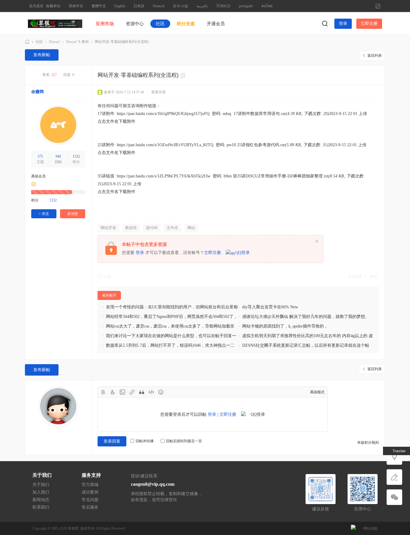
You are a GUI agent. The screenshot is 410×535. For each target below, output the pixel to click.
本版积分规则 (368, 442)
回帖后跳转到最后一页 (184, 441)
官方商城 (90, 484)
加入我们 (40, 492)
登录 (343, 23)
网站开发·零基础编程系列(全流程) (122, 42)
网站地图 (370, 528)
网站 (191, 227)
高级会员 (38, 176)
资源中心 (135, 23)
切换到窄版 (378, 6)
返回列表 (374, 55)
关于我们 (40, 484)
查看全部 (158, 92)
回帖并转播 (145, 441)
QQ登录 (242, 252)
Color (112, 392)
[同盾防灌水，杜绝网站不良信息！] (353, 528)
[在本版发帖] (394, 477)
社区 (160, 23)
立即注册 (369, 23)
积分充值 (186, 23)
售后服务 (90, 507)
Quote (141, 392)
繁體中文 (99, 6)
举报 (373, 276)
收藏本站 (53, 6)
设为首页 (36, 6)
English (119, 6)
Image (122, 392)
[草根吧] (55, 23)
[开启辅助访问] (368, 6)
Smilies (160, 392)
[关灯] (394, 457)
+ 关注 (44, 214)
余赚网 (37, 91)
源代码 (152, 227)
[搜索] (325, 24)
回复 (107, 276)
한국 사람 (180, 6)
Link (132, 392)
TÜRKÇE (223, 6)
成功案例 (90, 492)
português (246, 6)
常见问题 (90, 499)
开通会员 (216, 23)
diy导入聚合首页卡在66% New (270, 307)
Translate (399, 451)
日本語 (139, 6)
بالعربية (202, 6)
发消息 (72, 214)
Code (151, 392)
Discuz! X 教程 (77, 42)
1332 (76, 156)
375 (40, 156)
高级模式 (317, 392)
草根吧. (74, 528)
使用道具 (355, 276)
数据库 (131, 227)
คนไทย (267, 6)
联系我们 (40, 507)
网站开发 (108, 227)
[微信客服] (394, 497)
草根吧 (27, 42)
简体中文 (76, 6)
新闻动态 (40, 499)
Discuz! (54, 42)
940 (58, 156)
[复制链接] (183, 76)
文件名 (172, 227)
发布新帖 (41, 55)
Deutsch (158, 6)
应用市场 (105, 23)
